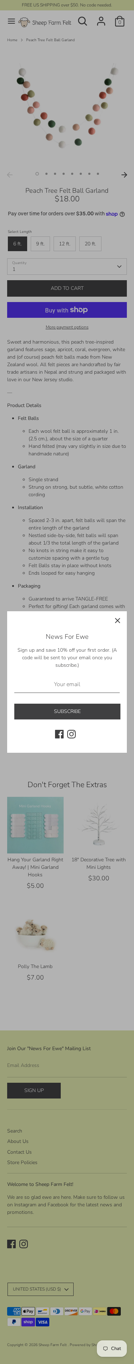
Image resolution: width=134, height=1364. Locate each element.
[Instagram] (71, 734)
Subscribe (67, 711)
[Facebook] (59, 734)
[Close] (117, 620)
